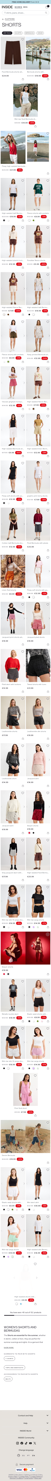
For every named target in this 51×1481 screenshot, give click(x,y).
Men (25, 7)
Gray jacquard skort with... (12, 873)
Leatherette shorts (9, 731)
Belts (8, 1379)
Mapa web (37, 1478)
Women (18, 7)
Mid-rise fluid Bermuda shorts (26, 119)
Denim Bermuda (8, 1155)
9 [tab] (26, 86)
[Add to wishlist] (22, 38)
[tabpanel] (25, 100)
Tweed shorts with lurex (36, 684)
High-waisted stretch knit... (13, 260)
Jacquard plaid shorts (36, 637)
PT (28, 1456)
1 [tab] (3, 39)
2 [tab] (29, 39)
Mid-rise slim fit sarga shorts (13, 920)
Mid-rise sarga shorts (35, 920)
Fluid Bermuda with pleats (37, 543)
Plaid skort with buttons (11, 684)
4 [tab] (32, 39)
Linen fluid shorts (9, 590)
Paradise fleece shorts (36, 260)
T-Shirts (9, 1358)
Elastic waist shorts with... (37, 1014)
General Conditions (16, 1478)
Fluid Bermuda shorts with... (13, 72)
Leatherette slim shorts (36, 731)
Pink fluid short (21, 1108)
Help (25, 1423)
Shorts (18, 33)
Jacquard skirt (33, 779)
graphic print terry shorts (37, 496)
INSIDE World (25, 1431)
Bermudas (29, 33)
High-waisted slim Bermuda (38, 1250)
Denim (40, 33)
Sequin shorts (32, 826)
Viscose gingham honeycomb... (14, 402)
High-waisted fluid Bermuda (38, 873)
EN (33, 1456)
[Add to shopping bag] (23, 79)
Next (47, 53)
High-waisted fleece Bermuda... (15, 307)
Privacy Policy (13, 1476)
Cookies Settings (36, 1476)
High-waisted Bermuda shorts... (14, 449)
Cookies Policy (24, 1476)
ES (23, 1456)
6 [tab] (35, 39)
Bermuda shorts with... (36, 72)
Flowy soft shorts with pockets (14, 496)
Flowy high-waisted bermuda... (14, 166)
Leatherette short (9, 779)
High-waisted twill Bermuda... (14, 213)
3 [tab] (31, 39)
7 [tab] (36, 39)
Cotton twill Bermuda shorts (13, 543)
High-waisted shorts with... (25, 1297)
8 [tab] (37, 39)
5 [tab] (33, 39)
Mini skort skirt (33, 1202)
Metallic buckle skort (10, 1014)
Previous (28, 53)
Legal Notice (28, 1478)
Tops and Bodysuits (14, 1368)
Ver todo (7, 33)
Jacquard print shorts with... (13, 637)
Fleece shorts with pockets (38, 213)
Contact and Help (25, 1415)
